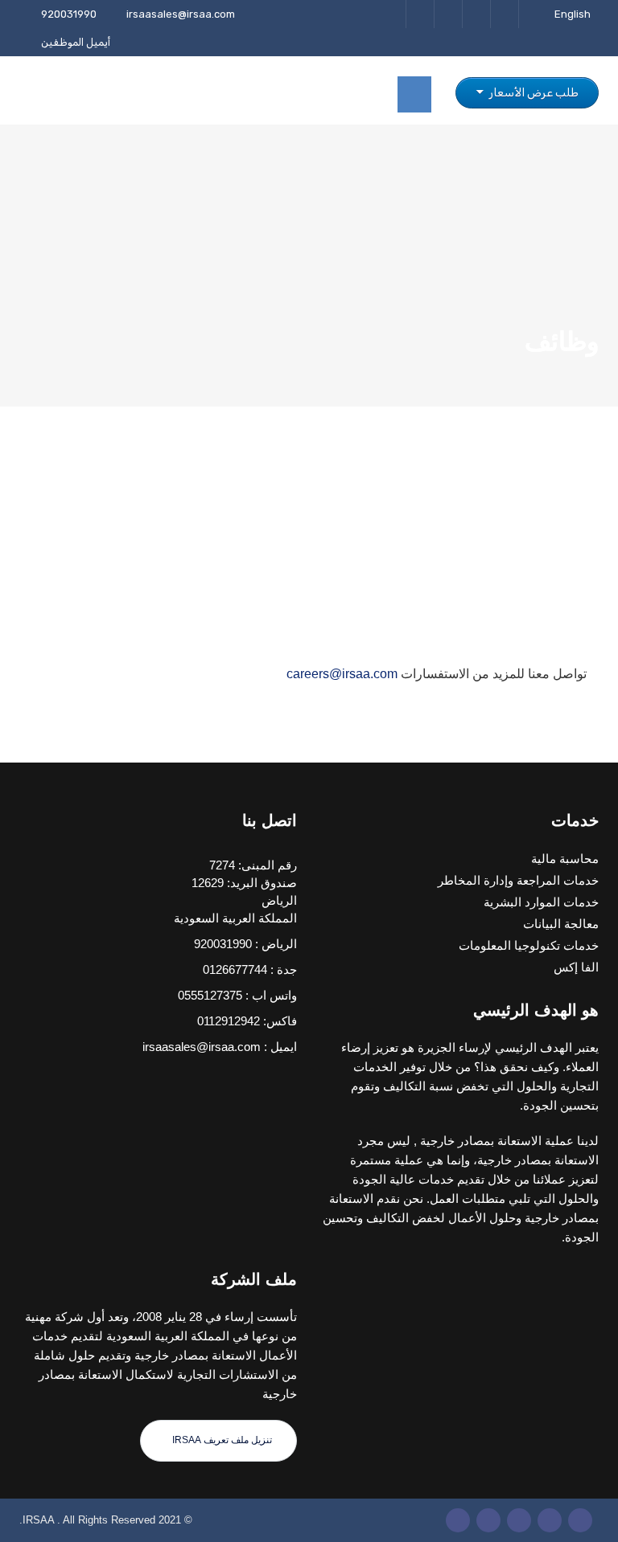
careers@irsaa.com (342, 674)
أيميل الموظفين (75, 42)
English (572, 14)
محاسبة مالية (565, 858)
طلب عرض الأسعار (533, 93)
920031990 (69, 14)
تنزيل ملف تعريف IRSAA (221, 1440)
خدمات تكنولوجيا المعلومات (529, 945)
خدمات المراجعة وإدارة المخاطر (518, 880)
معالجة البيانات (561, 924)
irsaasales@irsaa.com (180, 14)
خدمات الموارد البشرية (541, 902)
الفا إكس (576, 967)
